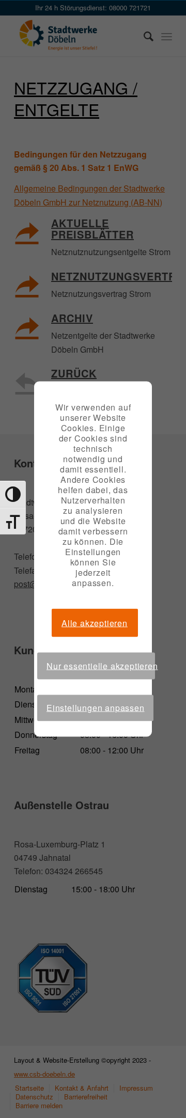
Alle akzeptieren (94, 622)
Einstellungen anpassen (96, 708)
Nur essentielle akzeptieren (100, 666)
